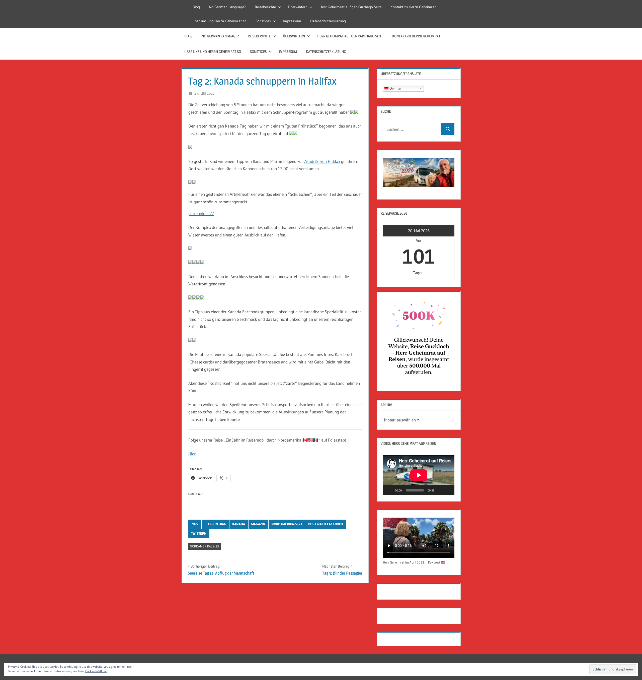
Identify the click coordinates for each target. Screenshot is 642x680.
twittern (199, 533)
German (394, 88)
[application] (418, 475)
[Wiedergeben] (389, 490)
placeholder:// (201, 213)
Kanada (238, 524)
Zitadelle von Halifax (322, 161)
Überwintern (297, 7)
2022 (194, 524)
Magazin (258, 524)
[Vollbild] (447, 490)
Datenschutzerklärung (328, 21)
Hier (192, 453)
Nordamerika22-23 (286, 524)
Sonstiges (263, 21)
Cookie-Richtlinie (96, 671)
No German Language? (227, 7)
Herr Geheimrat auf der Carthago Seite (350, 7)
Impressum (292, 21)
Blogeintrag (215, 524)
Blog (196, 7)
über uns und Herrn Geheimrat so (220, 21)
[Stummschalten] (439, 490)
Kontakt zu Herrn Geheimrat (413, 7)
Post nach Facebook (325, 524)
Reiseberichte (265, 7)
